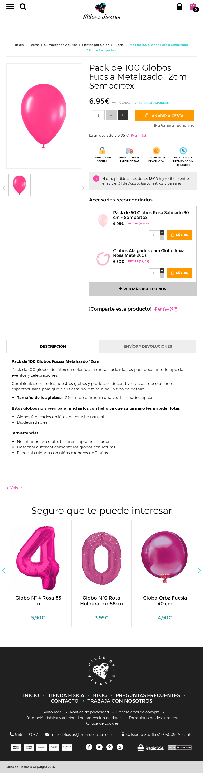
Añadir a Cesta (167, 115)
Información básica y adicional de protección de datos (72, 718)
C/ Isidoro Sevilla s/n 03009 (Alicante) (159, 734)
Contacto (65, 701)
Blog (100, 695)
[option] (38, 576)
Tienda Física (66, 695)
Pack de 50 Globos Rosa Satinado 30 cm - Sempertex (151, 215)
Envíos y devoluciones (148, 346)
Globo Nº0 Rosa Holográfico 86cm (101, 601)
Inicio (31, 695)
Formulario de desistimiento (154, 718)
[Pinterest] (171, 309)
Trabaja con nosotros (119, 701)
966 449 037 (26, 734)
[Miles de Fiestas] (101, 10)
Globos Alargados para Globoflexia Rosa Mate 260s (148, 253)
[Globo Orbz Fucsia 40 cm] (161, 557)
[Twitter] (99, 747)
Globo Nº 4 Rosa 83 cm (38, 601)
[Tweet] (160, 309)
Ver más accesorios (144, 289)
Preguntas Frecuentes (148, 695)
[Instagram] (176, 309)
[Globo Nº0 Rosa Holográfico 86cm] (98, 557)
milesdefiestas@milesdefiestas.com (82, 734)
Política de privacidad (89, 712)
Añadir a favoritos (176, 126)
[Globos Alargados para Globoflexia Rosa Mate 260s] (103, 255)
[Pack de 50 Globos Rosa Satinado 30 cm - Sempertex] (103, 217)
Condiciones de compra (138, 712)
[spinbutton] (98, 115)
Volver (16, 487)
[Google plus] (166, 309)
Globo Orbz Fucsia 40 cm (165, 601)
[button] (123, 115)
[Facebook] (155, 309)
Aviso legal (53, 712)
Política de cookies (101, 723)
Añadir (181, 235)
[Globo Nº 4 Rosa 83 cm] (43, 557)
